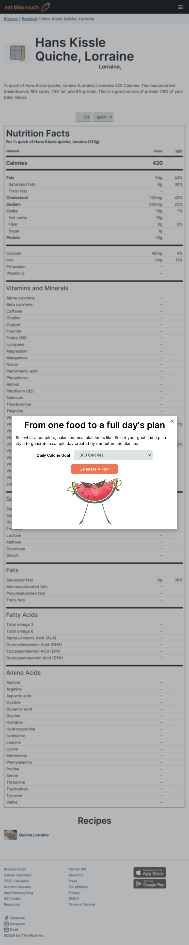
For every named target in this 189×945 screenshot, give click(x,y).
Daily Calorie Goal (53, 455)
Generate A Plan (94, 469)
